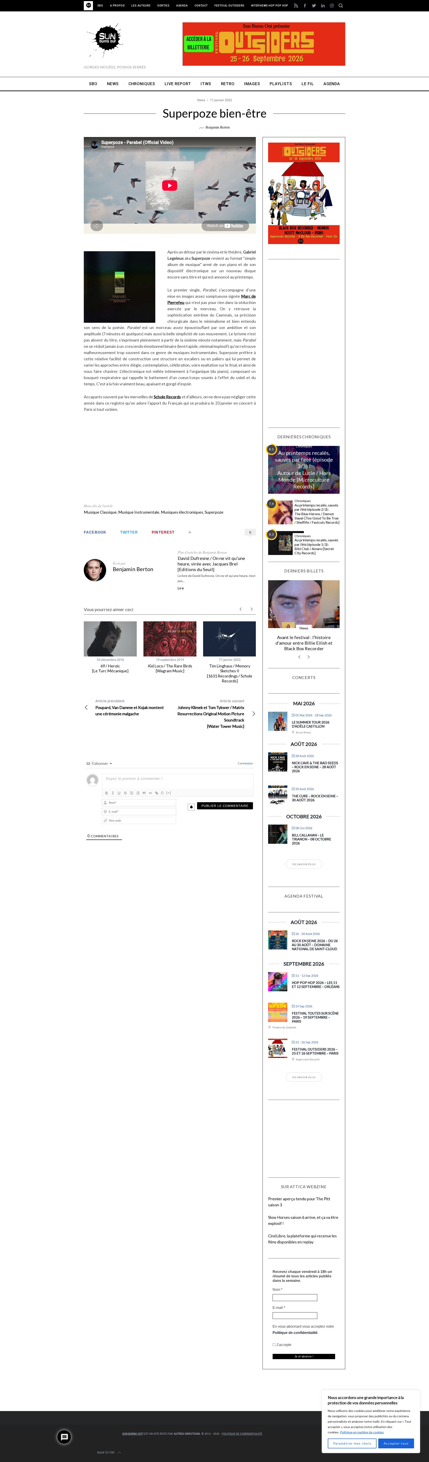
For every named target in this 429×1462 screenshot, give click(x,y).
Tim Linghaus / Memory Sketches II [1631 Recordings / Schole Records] (229, 673)
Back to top (106, 1452)
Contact (201, 5)
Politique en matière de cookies (362, 1432)
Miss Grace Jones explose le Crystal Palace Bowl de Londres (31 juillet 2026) (304, 643)
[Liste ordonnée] (131, 793)
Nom (277, 1289)
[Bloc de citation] (144, 793)
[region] (371, 1421)
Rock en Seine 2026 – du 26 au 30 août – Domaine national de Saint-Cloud (315, 945)
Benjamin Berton (218, 127)
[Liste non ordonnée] (138, 793)
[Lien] (157, 793)
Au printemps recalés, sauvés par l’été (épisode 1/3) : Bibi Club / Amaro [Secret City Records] (316, 546)
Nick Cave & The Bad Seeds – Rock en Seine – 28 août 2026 (315, 767)
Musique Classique (100, 512)
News (201, 100)
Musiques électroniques (182, 512)
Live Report (304, 628)
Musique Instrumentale (138, 512)
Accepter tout (396, 1443)
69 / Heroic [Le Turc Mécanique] (110, 668)
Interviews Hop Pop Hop (269, 5)
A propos (117, 5)
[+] (168, 792)
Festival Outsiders (229, 5)
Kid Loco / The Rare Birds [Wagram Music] (170, 668)
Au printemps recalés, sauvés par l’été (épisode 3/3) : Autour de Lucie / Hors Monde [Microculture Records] (304, 469)
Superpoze (214, 512)
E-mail (279, 1308)
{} (162, 792)
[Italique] (113, 793)
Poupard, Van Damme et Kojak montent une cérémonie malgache (129, 707)
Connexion (245, 763)
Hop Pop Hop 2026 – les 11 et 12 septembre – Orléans (316, 985)
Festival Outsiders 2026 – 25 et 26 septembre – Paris (315, 1051)
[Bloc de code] (150, 793)
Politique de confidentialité (295, 1333)
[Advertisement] (169, 478)
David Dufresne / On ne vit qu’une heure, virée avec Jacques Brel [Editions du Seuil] (211, 563)
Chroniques (304, 446)
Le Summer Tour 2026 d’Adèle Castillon (310, 724)
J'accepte (283, 1345)
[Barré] (125, 793)
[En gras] (106, 793)
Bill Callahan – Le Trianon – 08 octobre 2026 (311, 839)
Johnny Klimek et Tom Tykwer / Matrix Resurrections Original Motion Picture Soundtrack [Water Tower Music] (210, 714)
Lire (181, 588)
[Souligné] (119, 793)
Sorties (163, 5)
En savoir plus (303, 864)
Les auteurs (141, 5)
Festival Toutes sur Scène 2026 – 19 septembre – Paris (315, 1017)
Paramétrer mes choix (352, 1443)
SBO (100, 5)
